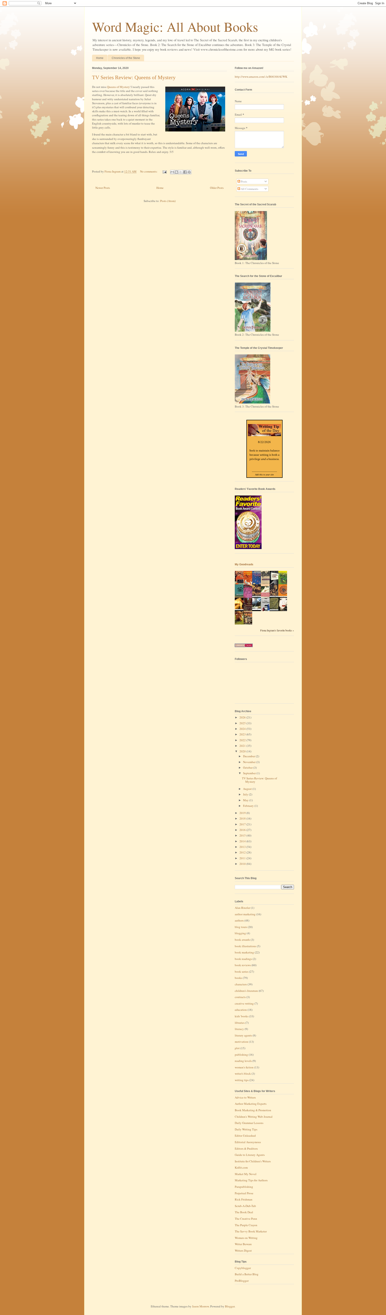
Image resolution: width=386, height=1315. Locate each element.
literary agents (243, 1035)
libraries (240, 1023)
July (246, 794)
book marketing (244, 952)
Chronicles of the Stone (126, 58)
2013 (242, 847)
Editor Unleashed (245, 1136)
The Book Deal (244, 1212)
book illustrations (245, 946)
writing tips (242, 1080)
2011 (242, 858)
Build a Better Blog (246, 1274)
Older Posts (217, 188)
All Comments (249, 189)
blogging (240, 933)
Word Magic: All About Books (175, 26)
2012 (242, 852)
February (248, 806)
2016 (242, 830)
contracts (240, 997)
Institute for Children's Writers (253, 1161)
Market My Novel (245, 1174)
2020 (242, 751)
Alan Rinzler (242, 908)
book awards (242, 940)
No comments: (149, 171)
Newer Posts (102, 188)
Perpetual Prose (244, 1193)
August (247, 789)
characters (241, 984)
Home (99, 58)
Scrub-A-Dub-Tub (245, 1206)
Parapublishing (244, 1187)
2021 (242, 746)
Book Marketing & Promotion (253, 1110)
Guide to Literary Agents (250, 1155)
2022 (242, 740)
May (246, 800)
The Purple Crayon (246, 1225)
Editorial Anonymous (248, 1142)
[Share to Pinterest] (189, 172)
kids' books (241, 1016)
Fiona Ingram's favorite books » (277, 630)
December (249, 756)
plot (237, 1048)
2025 (242, 723)
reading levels (243, 1061)
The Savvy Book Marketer (251, 1231)
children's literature (246, 991)
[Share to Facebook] (185, 172)
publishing (241, 1055)
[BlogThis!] (176, 172)
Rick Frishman (243, 1199)
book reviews (243, 965)
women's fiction (244, 1067)
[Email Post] (164, 171)
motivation (241, 1042)
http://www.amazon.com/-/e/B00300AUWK (261, 77)
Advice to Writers (245, 1097)
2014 (242, 841)
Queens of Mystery (118, 87)
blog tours (241, 927)
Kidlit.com (241, 1167)
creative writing (244, 1003)
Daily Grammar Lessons (249, 1123)
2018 (242, 818)
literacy (239, 1029)
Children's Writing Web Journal (254, 1117)
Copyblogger (243, 1268)
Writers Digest (243, 1250)
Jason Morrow (200, 1306)
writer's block (243, 1074)
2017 (242, 824)
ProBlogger (242, 1281)
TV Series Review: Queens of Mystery (134, 77)
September (249, 773)
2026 (242, 717)
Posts (243, 181)
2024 (242, 729)
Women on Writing (246, 1238)
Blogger (230, 1306)
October (248, 768)
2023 (242, 734)
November (249, 762)
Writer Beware (243, 1244)
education (241, 1010)
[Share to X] (180, 172)
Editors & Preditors (246, 1148)
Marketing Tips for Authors (251, 1180)
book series (241, 972)
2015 (242, 835)
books (238, 978)
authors (239, 920)
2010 (242, 864)
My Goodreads (244, 564)
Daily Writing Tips (246, 1129)
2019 (242, 813)
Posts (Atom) (168, 201)
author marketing (245, 914)
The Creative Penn (246, 1219)
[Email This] (172, 172)
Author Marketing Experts (250, 1104)
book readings (243, 959)
